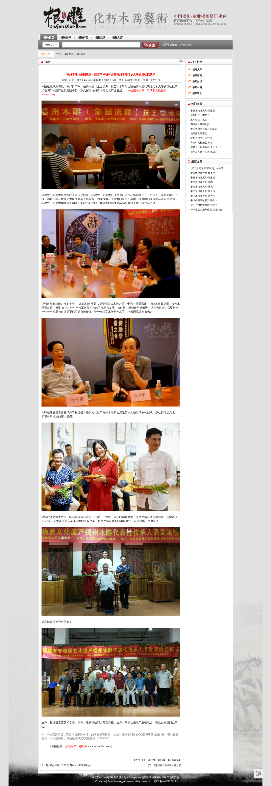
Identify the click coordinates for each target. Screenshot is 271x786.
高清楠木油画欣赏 (199, 124)
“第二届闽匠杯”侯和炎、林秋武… (208, 168)
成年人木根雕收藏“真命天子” (205, 147)
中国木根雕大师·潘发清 (202, 191)
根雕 (50, 86)
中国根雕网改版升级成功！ (204, 129)
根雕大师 (117, 37)
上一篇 (44, 765)
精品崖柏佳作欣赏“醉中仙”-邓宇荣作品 (70, 765)
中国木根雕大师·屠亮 (201, 186)
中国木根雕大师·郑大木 (202, 195)
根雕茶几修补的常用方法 (203, 151)
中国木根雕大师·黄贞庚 (202, 173)
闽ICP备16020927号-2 (165, 781)
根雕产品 (82, 37)
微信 (161, 759)
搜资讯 (49, 45)
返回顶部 (174, 759)
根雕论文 (197, 93)
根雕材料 (197, 87)
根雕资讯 (65, 37)
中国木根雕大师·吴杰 (201, 182)
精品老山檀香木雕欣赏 (169, 765)
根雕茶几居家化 (198, 133)
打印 (151, 759)
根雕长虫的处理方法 (201, 138)
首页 (58, 54)
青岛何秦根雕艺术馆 (201, 142)
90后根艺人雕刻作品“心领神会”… (208, 209)
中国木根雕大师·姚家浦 (202, 110)
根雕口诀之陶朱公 (199, 115)
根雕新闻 (80, 54)
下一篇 (152, 765)
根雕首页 (48, 37)
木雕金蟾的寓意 (198, 119)
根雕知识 (197, 81)
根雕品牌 (100, 37)
